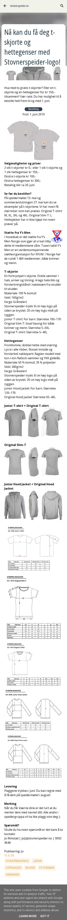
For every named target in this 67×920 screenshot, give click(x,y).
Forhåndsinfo (17, 861)
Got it (44, 916)
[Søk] (62, 5)
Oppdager (13, 868)
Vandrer (12, 875)
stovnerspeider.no (19, 6)
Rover (30, 868)
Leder (37, 861)
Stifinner (46, 868)
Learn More (28, 916)
